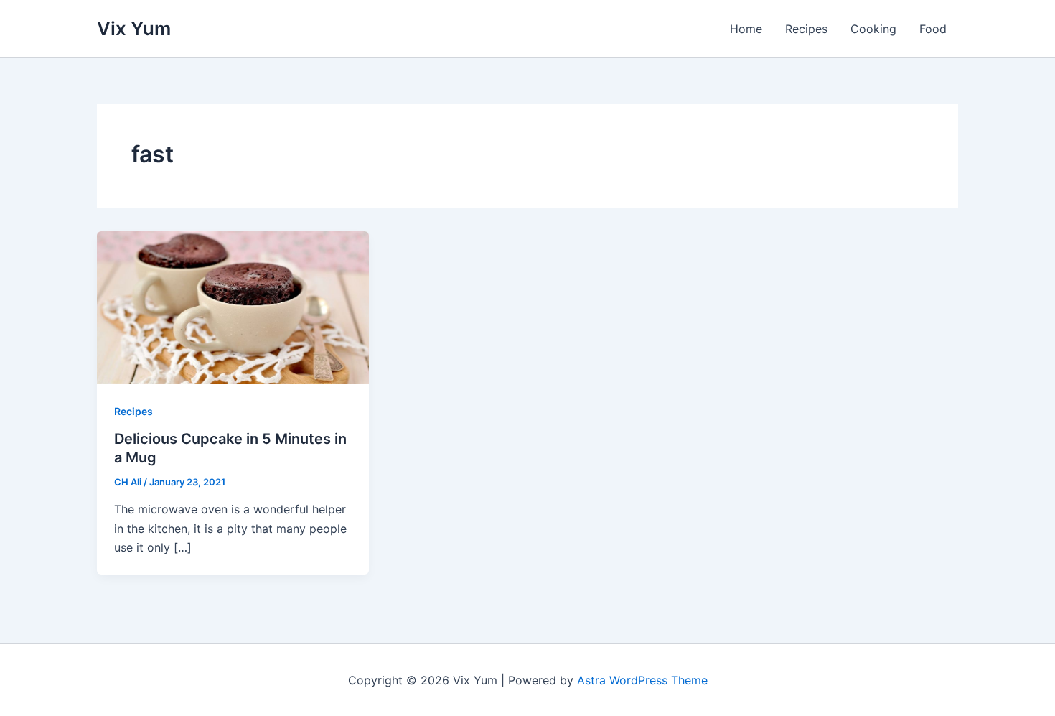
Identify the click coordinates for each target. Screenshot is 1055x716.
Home (746, 29)
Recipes (806, 29)
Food (933, 29)
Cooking (873, 29)
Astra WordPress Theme (642, 680)
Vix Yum (134, 28)
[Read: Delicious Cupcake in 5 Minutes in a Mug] (233, 306)
